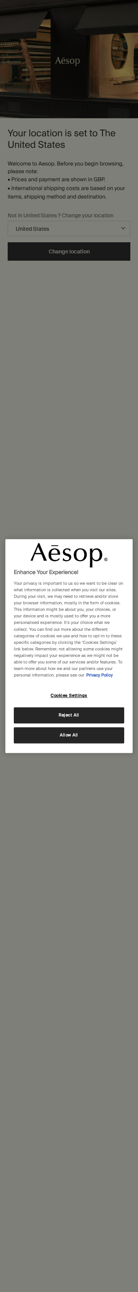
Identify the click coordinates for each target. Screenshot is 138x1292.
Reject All (69, 715)
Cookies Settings (69, 695)
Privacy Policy (99, 675)
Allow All (69, 735)
